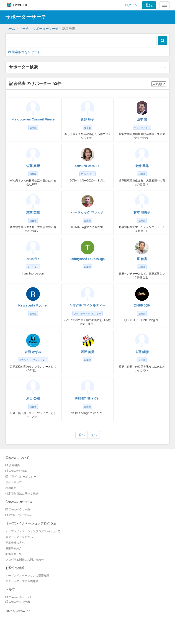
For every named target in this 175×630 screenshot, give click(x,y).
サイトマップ (13, 482)
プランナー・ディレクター (87, 313)
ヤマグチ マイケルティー (87, 305)
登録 (149, 5)
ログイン (131, 5)
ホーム (10, 29)
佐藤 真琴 (33, 166)
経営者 (87, 127)
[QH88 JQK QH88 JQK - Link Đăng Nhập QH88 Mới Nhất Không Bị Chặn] (142, 294)
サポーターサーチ (45, 29)
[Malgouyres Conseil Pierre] (33, 108)
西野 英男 (87, 352)
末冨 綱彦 (142, 352)
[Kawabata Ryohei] (33, 294)
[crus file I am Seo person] (33, 247)
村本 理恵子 (142, 212)
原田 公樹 (33, 398)
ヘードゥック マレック (87, 212)
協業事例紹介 (13, 548)
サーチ (24, 29)
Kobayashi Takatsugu (87, 259)
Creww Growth (19, 509)
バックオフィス (142, 127)
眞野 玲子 (87, 119)
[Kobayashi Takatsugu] (87, 247)
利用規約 (10, 488)
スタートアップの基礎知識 (21, 581)
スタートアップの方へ (19, 537)
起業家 (33, 127)
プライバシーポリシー (22, 476)
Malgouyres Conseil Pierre (33, 119)
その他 (142, 360)
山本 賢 (142, 119)
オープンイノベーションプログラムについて (32, 531)
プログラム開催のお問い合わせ (24, 559)
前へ (81, 435)
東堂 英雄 (142, 166)
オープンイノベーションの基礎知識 (27, 575)
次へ (93, 435)
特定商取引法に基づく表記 (21, 493)
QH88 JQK (142, 305)
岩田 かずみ (33, 352)
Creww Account (19, 597)
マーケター (33, 267)
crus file (33, 259)
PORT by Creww (19, 515)
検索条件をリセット (25, 52)
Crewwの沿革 (17, 471)
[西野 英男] (87, 340)
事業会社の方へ (15, 542)
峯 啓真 (142, 259)
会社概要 (14, 465)
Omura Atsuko (87, 166)
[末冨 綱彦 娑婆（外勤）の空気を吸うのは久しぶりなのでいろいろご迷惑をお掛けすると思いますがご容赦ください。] (142, 340)
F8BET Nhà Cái (87, 398)
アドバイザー (87, 174)
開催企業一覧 (13, 554)
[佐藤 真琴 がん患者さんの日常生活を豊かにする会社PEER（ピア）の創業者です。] (33, 154)
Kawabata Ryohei (33, 305)
